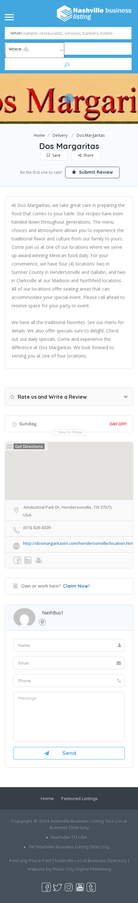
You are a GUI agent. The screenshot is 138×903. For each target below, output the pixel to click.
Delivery (60, 135)
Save (56, 155)
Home (39, 135)
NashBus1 (53, 613)
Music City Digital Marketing (82, 869)
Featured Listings (79, 798)
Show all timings (70, 432)
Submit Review (95, 172)
